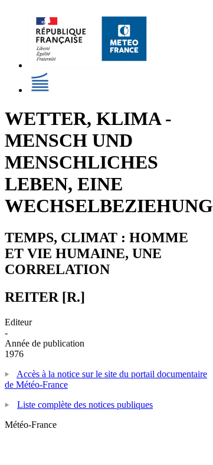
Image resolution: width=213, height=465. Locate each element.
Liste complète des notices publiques (85, 405)
